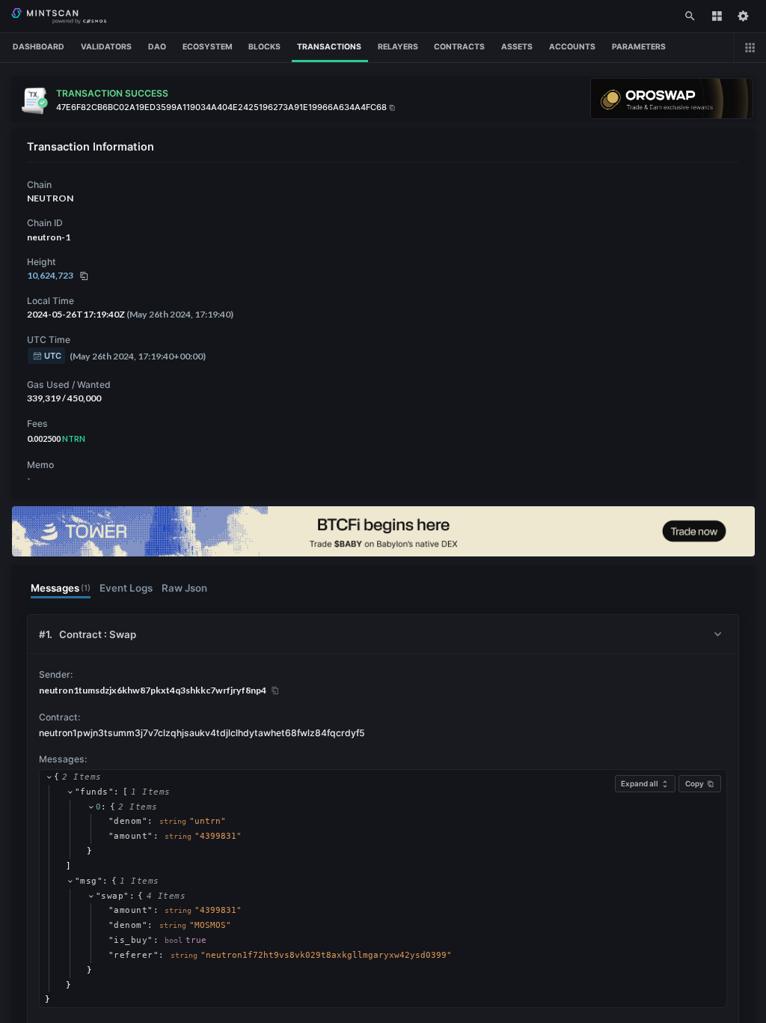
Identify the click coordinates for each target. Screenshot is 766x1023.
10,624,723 (50, 275)
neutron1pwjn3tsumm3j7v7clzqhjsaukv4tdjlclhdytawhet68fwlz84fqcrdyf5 (202, 732)
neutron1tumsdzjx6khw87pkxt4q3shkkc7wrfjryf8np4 (152, 690)
